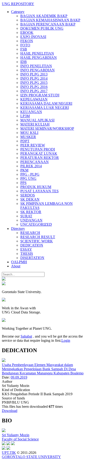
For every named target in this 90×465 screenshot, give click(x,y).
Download (9, 411)
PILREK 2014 (31, 166)
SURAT (26, 216)
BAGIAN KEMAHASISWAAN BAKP (50, 20)
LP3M (25, 116)
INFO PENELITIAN (36, 66)
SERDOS (27, 195)
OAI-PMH (19, 262)
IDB (23, 62)
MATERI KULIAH (35, 124)
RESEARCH (30, 233)
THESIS (26, 254)
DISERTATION (32, 258)
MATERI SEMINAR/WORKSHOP (47, 128)
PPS (23, 183)
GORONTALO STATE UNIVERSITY (31, 457)
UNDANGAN (31, 220)
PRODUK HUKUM (35, 187)
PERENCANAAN (34, 162)
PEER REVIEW (32, 145)
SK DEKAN (29, 199)
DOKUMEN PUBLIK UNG (41, 28)
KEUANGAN (31, 112)
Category (17, 12)
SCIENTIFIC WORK (36, 241)
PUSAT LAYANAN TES (39, 191)
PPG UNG (28, 178)
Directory (18, 229)
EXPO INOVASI (33, 37)
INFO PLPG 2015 (34, 83)
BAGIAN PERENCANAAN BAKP (47, 24)
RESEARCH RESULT (37, 237)
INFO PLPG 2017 (34, 91)
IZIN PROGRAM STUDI (39, 95)
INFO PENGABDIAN (37, 70)
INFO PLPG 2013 (34, 74)
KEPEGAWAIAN (34, 99)
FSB (23, 49)
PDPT (25, 141)
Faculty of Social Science (20, 439)
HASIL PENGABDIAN (38, 58)
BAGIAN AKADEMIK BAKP (43, 16)
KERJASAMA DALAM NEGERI (46, 103)
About (15, 266)
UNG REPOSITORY (18, 4)
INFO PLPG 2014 (34, 78)
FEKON (26, 41)
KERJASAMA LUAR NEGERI (44, 108)
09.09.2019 (19, 377)
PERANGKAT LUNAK (38, 153)
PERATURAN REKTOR (39, 158)
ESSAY (26, 249)
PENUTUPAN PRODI (37, 149)
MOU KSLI (29, 133)
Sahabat (26, 336)
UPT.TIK (9, 453)
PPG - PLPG (29, 174)
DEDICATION (31, 245)
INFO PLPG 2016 (34, 87)
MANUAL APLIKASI (37, 120)
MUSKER (28, 137)
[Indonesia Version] (4, 279)
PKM (24, 170)
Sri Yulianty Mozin (15, 435)
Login (65, 340)
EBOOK (26, 33)
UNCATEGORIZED (36, 224)
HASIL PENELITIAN (37, 53)
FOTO (25, 45)
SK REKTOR (30, 212)
